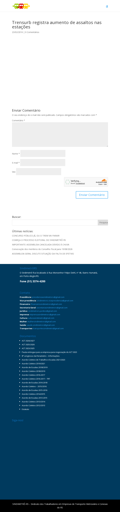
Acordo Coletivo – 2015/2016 (34, 386)
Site (14, 171)
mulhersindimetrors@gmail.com (42, 321)
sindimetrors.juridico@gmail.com (42, 311)
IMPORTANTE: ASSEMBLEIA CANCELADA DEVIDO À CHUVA (40, 244)
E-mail (16, 162)
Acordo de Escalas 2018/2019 (34, 367)
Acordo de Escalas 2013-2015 (34, 397)
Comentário (18, 120)
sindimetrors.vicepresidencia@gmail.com (55, 300)
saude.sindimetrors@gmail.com (41, 325)
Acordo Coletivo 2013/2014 (33, 401)
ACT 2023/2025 (28, 348)
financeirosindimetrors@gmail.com (46, 304)
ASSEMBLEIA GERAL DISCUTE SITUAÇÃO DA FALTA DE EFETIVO (43, 253)
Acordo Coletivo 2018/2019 (33, 371)
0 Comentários (32, 32)
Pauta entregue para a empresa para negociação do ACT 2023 (49, 352)
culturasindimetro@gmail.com (41, 318)
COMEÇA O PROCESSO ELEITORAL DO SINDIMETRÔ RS (39, 240)
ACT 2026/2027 (28, 340)
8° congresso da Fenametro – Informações (41, 356)
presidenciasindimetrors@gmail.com (48, 297)
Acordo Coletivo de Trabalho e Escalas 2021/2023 (43, 359)
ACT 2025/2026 (28, 344)
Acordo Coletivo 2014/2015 (33, 394)
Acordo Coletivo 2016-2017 (33, 375)
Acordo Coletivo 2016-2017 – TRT (36, 378)
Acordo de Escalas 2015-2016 (34, 390)
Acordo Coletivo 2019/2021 (33, 363)
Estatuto (25, 409)
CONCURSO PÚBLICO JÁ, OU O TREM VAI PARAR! (35, 235)
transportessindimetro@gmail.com (48, 328)
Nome (16, 153)
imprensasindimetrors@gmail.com (45, 314)
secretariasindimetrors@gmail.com (52, 307)
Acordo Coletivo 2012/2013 (33, 405)
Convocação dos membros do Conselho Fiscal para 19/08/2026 (42, 249)
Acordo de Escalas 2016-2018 (34, 382)
